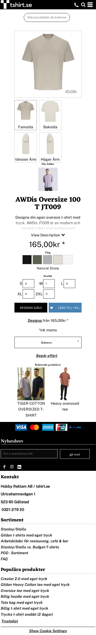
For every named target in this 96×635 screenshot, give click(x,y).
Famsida (25, 127)
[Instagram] (12, 467)
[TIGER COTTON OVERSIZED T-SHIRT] (31, 383)
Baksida (50, 127)
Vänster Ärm (25, 159)
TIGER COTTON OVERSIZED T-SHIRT (31, 409)
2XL (39, 294)
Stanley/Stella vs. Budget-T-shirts (30, 547)
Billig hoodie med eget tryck (25, 596)
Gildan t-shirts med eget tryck (26, 535)
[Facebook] (4, 467)
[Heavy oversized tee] (64, 383)
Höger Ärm (50, 159)
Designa (35, 320)
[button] (83, 4)
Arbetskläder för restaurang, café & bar (34, 541)
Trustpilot (9, 621)
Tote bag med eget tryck (22, 602)
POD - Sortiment (14, 553)
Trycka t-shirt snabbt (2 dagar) (27, 614)
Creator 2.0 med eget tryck (24, 579)
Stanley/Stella (13, 529)
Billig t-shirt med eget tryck (24, 608)
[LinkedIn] (19, 467)
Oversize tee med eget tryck (25, 590)
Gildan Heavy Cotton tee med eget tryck (35, 584)
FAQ (4, 559)
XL (19, 294)
